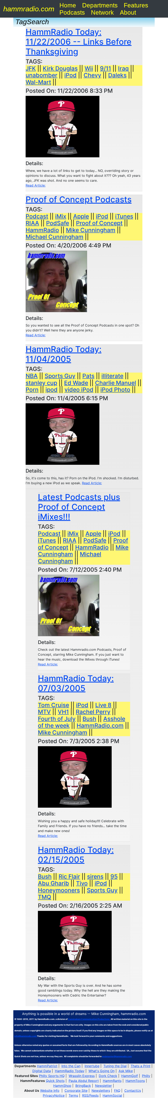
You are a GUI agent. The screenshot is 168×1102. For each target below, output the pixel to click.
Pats (88, 375)
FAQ (117, 1090)
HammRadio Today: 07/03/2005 (76, 683)
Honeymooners (59, 890)
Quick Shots (55, 1081)
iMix (60, 216)
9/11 (105, 68)
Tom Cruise (53, 705)
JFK (31, 68)
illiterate (112, 375)
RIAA (32, 223)
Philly (146, 1076)
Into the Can (71, 1066)
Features (136, 5)
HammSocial (112, 1095)
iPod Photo (115, 389)
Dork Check (108, 1076)
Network (102, 12)
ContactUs (132, 1090)
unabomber (41, 75)
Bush (89, 718)
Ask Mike (126, 1071)
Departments (100, 5)
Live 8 (103, 705)
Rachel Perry (93, 711)
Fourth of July (57, 718)
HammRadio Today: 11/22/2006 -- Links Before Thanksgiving (79, 42)
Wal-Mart (38, 82)
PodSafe (57, 223)
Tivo (82, 883)
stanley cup (41, 382)
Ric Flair (69, 876)
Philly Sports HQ (52, 1076)
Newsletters (101, 1090)
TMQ (44, 896)
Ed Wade (76, 382)
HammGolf (129, 1076)
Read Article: (35, 185)
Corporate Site (76, 1090)
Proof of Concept (99, 223)
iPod (70, 75)
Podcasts (72, 12)
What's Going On (102, 1071)
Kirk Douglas (60, 68)
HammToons (135, 1081)
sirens (95, 876)
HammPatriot (47, 1066)
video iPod (79, 389)
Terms (73, 1095)
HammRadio (42, 230)
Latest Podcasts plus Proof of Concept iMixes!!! (79, 507)
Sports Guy (60, 375)
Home (67, 5)
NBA (32, 375)
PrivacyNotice (54, 1095)
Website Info (49, 1090)
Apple (81, 216)
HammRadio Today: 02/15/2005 (76, 855)
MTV (44, 711)
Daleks (117, 75)
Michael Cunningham (54, 236)
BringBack (83, 1086)
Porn (32, 389)
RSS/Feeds (90, 1095)
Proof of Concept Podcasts (79, 199)
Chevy (92, 75)
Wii (89, 68)
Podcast (37, 216)
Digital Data (41, 1071)
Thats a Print (140, 1066)
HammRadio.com (100, 725)
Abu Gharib (53, 883)
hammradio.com (28, 9)
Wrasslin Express (82, 1076)
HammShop (62, 1086)
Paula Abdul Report (84, 1081)
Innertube (92, 1066)
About (128, 12)
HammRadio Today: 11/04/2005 (63, 354)
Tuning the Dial (115, 1066)
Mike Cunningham (90, 230)
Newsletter (103, 1086)
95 (114, 876)
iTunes (124, 216)
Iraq (123, 68)
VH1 (63, 711)
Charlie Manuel (115, 382)
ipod (51, 389)
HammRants (112, 1081)
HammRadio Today (69, 1071)
